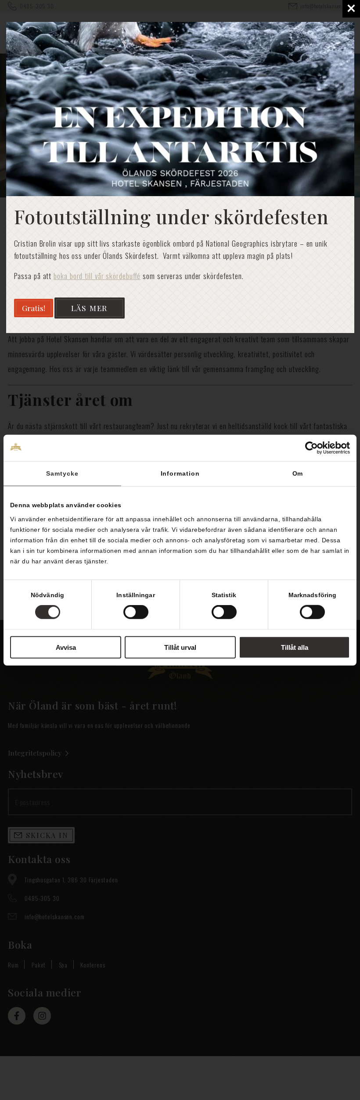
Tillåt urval (180, 647)
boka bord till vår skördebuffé (97, 275)
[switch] (135, 612)
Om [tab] (297, 473)
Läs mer (89, 308)
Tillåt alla (294, 647)
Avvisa (66, 647)
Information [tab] (180, 473)
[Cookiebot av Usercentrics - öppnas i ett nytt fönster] (311, 447)
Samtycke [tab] (62, 473)
